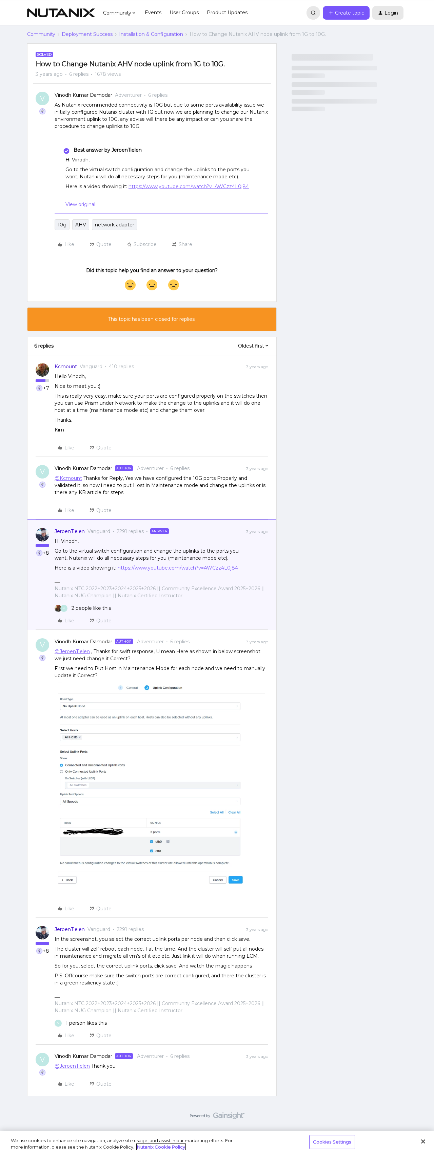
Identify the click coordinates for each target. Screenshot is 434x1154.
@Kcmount (68, 478)
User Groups (184, 12)
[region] (217, 1142)
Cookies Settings (332, 1142)
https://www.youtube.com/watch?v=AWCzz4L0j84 (189, 186)
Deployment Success (87, 34)
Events (153, 12)
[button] (346, 13)
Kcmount (66, 366)
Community (41, 34)
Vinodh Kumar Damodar (83, 95)
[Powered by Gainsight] (217, 1117)
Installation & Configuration (151, 34)
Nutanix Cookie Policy (161, 1147)
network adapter (114, 225)
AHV (80, 225)
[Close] (423, 1141)
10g (62, 225)
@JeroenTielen (72, 651)
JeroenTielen (70, 531)
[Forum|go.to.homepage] (61, 13)
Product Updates (227, 12)
